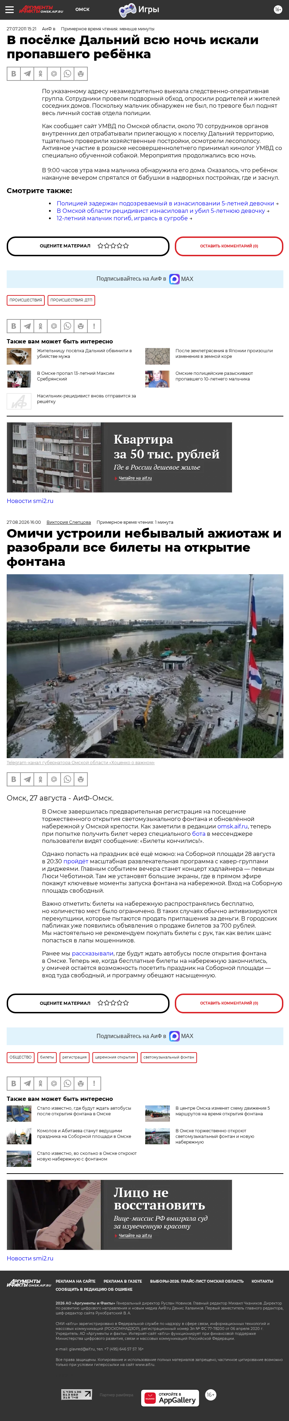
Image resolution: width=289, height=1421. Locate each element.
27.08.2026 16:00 (24, 522)
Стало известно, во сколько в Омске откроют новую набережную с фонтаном (87, 1156)
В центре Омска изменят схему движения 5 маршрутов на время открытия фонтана (223, 1110)
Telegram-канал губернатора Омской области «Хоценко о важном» (81, 762)
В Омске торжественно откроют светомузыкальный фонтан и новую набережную (215, 1136)
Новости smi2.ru (30, 501)
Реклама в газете (123, 1281)
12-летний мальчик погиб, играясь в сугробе (122, 218)
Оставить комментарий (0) (229, 246)
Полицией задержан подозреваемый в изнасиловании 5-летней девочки (165, 203)
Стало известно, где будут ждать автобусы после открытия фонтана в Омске (84, 1110)
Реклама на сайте (76, 1281)
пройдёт (75, 861)
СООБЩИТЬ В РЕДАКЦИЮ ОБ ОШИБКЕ (94, 1289)
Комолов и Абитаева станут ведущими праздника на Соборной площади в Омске (84, 1133)
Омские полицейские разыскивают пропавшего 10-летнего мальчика (214, 376)
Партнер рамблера (116, 1395)
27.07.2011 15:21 (21, 28)
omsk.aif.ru (232, 826)
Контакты (262, 1281)
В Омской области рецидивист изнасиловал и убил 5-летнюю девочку (161, 211)
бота (198, 834)
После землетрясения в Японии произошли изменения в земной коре (224, 353)
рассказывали (92, 953)
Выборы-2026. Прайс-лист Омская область (197, 1281)
